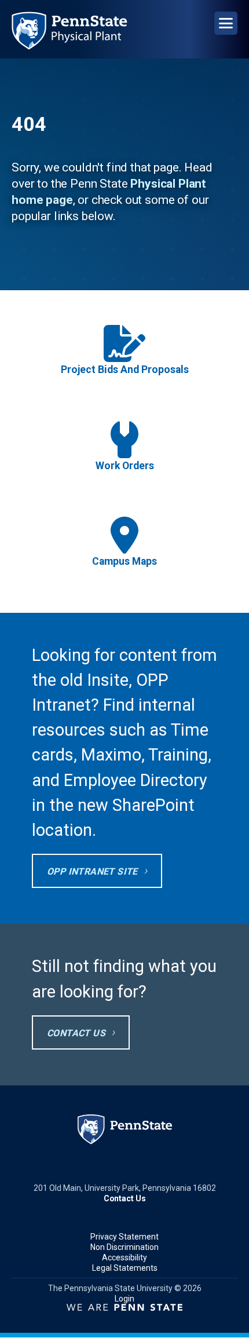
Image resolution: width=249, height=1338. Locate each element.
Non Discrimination (124, 1247)
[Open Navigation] (225, 23)
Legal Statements (125, 1268)
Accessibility (124, 1257)
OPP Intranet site (92, 871)
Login (124, 1298)
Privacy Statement (124, 1236)
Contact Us (76, 1033)
